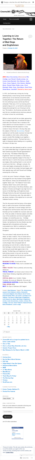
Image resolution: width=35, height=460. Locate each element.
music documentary (12, 301)
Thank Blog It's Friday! (9, 376)
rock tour (10, 303)
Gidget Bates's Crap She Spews (12, 363)
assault (5, 292)
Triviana (5, 380)
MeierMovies (6, 372)
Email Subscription (9, 403)
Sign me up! (7, 416)
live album (13, 299)
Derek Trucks (26, 294)
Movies (14, 433)
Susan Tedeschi (18, 303)
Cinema (18, 433)
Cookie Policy (9, 452)
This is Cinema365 (14, 19)
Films (13, 295)
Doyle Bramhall (7, 295)
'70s (22, 290)
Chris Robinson (11, 292)
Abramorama (27, 290)
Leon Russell (6, 299)
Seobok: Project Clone (9, 348)
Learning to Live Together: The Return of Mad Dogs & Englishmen (17, 296)
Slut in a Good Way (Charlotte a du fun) (14, 346)
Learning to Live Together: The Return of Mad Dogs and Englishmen (13, 40)
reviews (26, 301)
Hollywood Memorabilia (10, 365)
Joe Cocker (18, 295)
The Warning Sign (8, 378)
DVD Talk (5, 361)
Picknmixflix (6, 374)
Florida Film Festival (9, 391)
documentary (20, 131)
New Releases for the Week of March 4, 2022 (16, 350)
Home (4, 19)
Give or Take (6, 344)
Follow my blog (17, 437)
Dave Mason (18, 294)
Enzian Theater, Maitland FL (11, 389)
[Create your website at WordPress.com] (17, 2)
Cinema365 (24, 292)
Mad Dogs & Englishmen (23, 299)
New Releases (12, 290)
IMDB (4, 367)
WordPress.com (7, 382)
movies (5, 301)
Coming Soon (6, 23)
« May (8, 326)
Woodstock (9, 304)
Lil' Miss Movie (7, 369)
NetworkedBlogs (16, 427)
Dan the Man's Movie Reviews (11, 359)
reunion (21, 301)
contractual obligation (9, 294)
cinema (18, 292)
